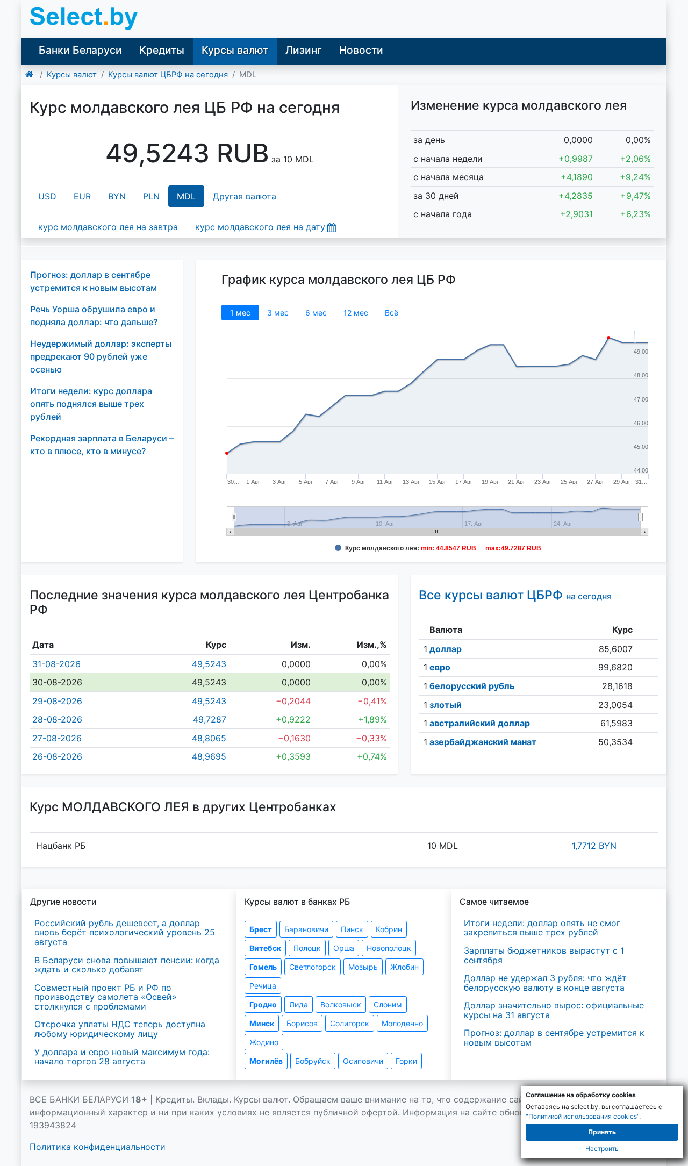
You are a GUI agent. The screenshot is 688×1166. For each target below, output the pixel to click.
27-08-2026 (57, 738)
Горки (406, 1060)
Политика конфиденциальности (98, 1146)
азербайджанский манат (482, 741)
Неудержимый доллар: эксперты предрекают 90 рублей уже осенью (100, 356)
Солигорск (349, 1023)
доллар (445, 648)
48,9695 (209, 756)
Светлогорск (312, 966)
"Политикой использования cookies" (582, 1116)
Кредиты (161, 50)
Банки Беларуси (80, 50)
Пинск (352, 929)
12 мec (355, 312)
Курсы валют (235, 50)
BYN (117, 196)
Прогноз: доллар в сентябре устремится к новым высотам (554, 1037)
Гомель (263, 966)
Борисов (302, 1023)
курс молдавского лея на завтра (108, 226)
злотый (445, 704)
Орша (343, 948)
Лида (298, 1004)
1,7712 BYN (594, 845)
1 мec (240, 312)
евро (439, 667)
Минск (261, 1023)
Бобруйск (313, 1060)
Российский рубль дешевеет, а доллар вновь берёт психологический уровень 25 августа (124, 932)
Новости (361, 50)
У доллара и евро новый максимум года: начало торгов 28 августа (122, 1057)
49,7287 (209, 719)
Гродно (263, 1004)
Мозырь (363, 966)
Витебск (265, 948)
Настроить (602, 1148)
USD (47, 196)
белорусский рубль (471, 686)
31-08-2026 (56, 664)
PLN (151, 196)
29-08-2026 (57, 701)
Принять (602, 1132)
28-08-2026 (57, 719)
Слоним (388, 1004)
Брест (260, 929)
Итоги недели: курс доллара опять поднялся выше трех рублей (91, 403)
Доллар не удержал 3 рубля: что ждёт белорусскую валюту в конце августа (545, 982)
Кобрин (389, 929)
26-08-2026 (57, 756)
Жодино (263, 1042)
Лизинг (303, 50)
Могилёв (266, 1060)
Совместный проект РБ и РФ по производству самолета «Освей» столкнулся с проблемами (105, 997)
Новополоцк (389, 948)
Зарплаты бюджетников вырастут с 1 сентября (544, 955)
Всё (391, 312)
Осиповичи (363, 1060)
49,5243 (209, 664)
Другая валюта (244, 196)
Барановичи (306, 929)
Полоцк (307, 948)
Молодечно (402, 1023)
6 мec (316, 312)
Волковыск (340, 1004)
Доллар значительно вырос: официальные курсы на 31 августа (554, 1010)
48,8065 (209, 738)
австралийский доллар (479, 723)
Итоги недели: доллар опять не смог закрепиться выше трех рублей (542, 928)
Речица (262, 985)
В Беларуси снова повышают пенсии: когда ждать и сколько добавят (126, 965)
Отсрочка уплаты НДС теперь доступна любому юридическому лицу (119, 1029)
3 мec (278, 312)
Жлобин (404, 966)
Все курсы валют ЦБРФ (515, 595)
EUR (82, 196)
